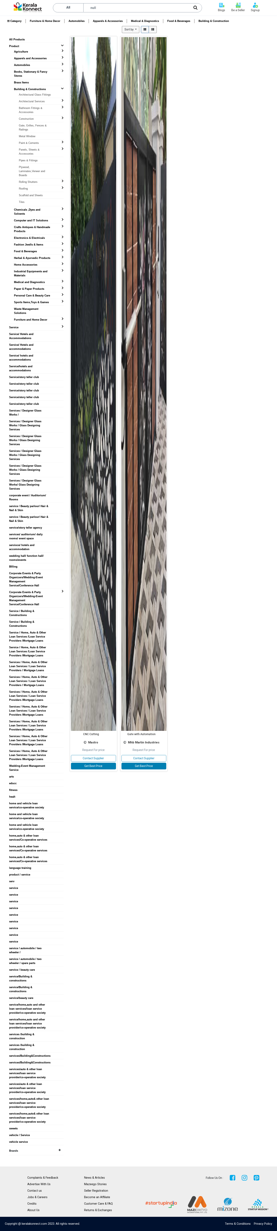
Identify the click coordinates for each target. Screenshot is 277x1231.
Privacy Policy (263, 1224)
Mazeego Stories (95, 1184)
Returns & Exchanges (98, 1210)
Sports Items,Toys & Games (31, 302)
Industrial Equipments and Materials (30, 271)
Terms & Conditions (238, 1224)
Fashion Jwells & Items (28, 244)
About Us (33, 1210)
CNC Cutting (91, 734)
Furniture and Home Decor (30, 319)
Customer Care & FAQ (98, 1203)
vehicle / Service (19, 1135)
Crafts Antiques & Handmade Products (32, 227)
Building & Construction (214, 21)
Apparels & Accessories (108, 21)
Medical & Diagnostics (145, 21)
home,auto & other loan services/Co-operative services (28, 835)
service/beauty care (21, 997)
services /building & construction (21, 1034)
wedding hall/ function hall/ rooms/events (26, 556)
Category (15, 21)
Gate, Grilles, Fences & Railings (33, 125)
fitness (13, 790)
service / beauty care (22, 969)
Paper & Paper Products (29, 288)
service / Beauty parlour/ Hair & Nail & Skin (28, 506)
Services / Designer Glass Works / (25, 410)
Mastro (93, 742)
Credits (32, 1203)
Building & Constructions (30, 89)
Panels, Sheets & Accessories (29, 149)
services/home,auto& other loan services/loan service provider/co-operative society (29, 1099)
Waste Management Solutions (26, 309)
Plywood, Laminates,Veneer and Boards (32, 167)
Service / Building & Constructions (21, 611)
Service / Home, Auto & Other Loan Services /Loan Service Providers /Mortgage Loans (27, 632)
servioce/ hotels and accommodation (21, 545)
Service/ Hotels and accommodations (21, 345)
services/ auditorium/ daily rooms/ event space (26, 534)
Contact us (34, 1190)
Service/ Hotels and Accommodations (21, 334)
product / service (19, 874)
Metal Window (27, 136)
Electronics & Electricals (29, 237)
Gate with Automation (141, 734)
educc (13, 783)
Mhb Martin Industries (143, 742)
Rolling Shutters (28, 181)
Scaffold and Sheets (31, 195)
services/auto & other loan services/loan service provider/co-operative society (27, 1069)
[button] (130, 29)
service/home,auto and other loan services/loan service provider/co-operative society (27, 1004)
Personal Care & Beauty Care (32, 295)
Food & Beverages (178, 21)
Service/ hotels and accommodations (21, 355)
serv (11, 881)
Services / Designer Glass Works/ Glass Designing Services (25, 480)
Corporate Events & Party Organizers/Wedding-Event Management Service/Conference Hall (26, 573)
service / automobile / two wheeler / (25, 948)
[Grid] (145, 29)
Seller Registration (96, 1190)
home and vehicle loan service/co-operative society (26, 803)
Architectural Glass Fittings (35, 94)
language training (20, 867)
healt (12, 796)
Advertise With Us (38, 1184)
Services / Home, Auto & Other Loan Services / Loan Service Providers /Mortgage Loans (28, 692)
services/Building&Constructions (29, 1055)
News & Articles (94, 1177)
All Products (17, 39)
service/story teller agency (25, 527)
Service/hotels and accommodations (20, 366)
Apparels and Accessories (30, 58)
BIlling (13, 566)
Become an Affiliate (97, 1197)
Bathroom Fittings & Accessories (30, 108)
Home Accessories (25, 264)
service (13, 888)
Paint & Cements (29, 142)
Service (13, 327)
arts (11, 776)
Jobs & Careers (37, 1197)
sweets (13, 1128)
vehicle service (18, 1141)
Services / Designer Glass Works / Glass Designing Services (25, 421)
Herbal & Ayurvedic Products (32, 258)
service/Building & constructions (20, 976)
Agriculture (21, 51)
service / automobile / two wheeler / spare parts (25, 959)
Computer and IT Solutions (31, 220)
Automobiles (77, 21)
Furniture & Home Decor (45, 21)
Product (14, 46)
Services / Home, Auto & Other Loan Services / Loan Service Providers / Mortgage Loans (28, 662)
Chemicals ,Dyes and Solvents (27, 209)
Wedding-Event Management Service (27, 766)
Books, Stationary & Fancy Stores (30, 71)
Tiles (22, 202)
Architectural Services (32, 101)
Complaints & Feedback (42, 1177)
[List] (153, 29)
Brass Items (21, 82)
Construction (26, 118)
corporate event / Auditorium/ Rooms (27, 495)
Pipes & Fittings (28, 160)
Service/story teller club (24, 377)
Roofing (23, 188)
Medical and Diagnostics (29, 282)
